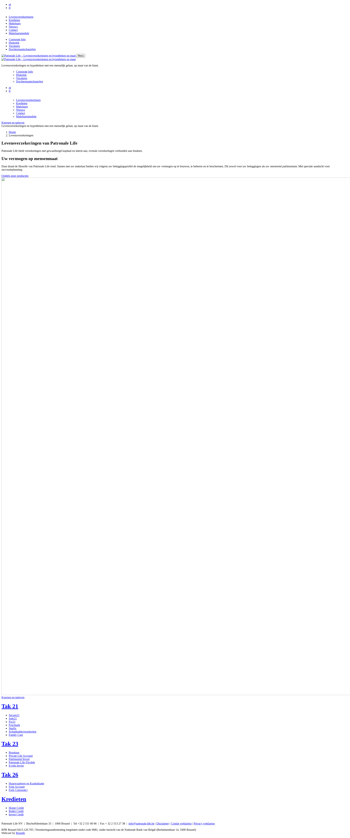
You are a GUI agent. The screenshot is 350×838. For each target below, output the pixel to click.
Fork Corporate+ (18, 790)
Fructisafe (14, 725)
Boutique (14, 752)
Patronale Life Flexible (22, 762)
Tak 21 (9, 706)
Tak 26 (9, 774)
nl (10, 4)
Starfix (12, 728)
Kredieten (13, 799)
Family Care (16, 734)
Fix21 (12, 721)
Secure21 (14, 715)
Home (12, 132)
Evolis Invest (16, 765)
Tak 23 (9, 743)
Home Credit (16, 807)
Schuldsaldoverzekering (22, 731)
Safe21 (13, 718)
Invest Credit (16, 814)
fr (10, 7)
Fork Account (17, 786)
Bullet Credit (16, 811)
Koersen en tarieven (12, 122)
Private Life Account (21, 755)
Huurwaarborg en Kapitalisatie (26, 783)
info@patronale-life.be (141, 823)
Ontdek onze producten (14, 175)
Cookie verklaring (181, 823)
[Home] (38, 55)
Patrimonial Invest (19, 759)
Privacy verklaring (204, 823)
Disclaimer (162, 823)
